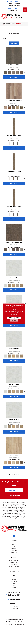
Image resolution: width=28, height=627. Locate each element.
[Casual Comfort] (13, 107)
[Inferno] (22, 72)
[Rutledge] (22, 462)
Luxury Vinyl (13, 23)
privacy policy (16, 311)
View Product (14, 77)
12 (16, 474)
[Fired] (14, 55)
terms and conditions (12, 312)
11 (14, 474)
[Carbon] (18, 143)
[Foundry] (13, 72)
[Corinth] (18, 285)
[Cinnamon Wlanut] (22, 107)
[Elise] (9, 285)
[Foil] (9, 72)
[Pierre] (14, 445)
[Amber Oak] (9, 107)
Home (4, 23)
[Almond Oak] (14, 90)
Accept (10, 317)
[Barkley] (13, 462)
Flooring (8, 23)
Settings (14, 320)
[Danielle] (22, 285)
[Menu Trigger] (25, 9)
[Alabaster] (14, 268)
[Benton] (9, 462)
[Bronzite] (13, 143)
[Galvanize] (18, 72)
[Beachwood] (9, 143)
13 (18, 474)
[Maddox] (13, 285)
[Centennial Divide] (18, 107)
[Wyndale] (18, 462)
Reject (17, 317)
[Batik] (14, 126)
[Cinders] (22, 143)
